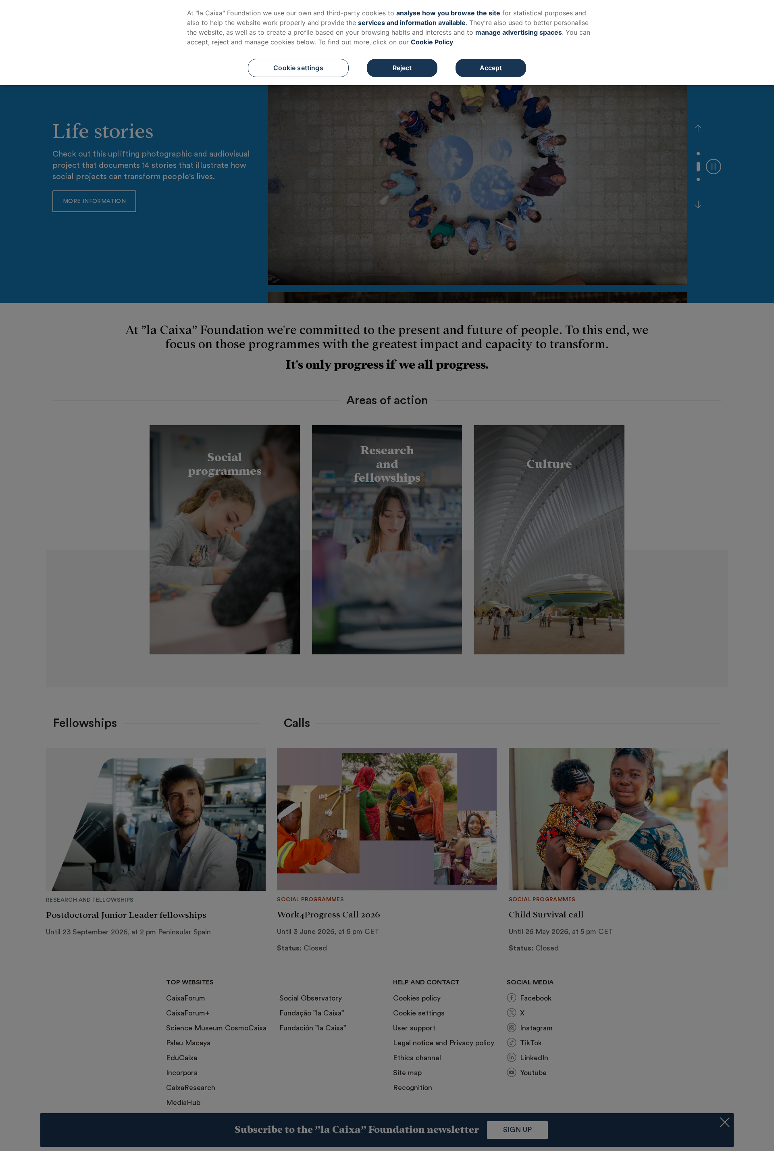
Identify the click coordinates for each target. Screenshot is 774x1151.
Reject (402, 68)
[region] (387, 42)
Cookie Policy (432, 42)
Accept (491, 68)
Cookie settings (298, 68)
